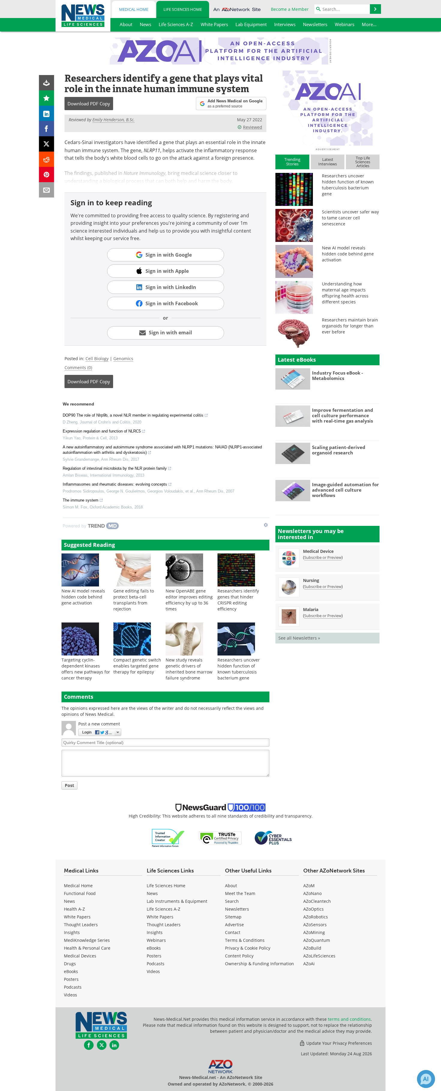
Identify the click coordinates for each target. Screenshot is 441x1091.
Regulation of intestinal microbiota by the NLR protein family (115, 468)
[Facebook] (46, 128)
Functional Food (80, 893)
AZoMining (314, 932)
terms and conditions (349, 1019)
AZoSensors (315, 924)
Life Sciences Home (183, 9)
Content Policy (239, 956)
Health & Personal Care (87, 948)
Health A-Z (74, 909)
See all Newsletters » (299, 638)
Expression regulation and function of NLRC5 (102, 431)
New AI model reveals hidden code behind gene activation (83, 597)
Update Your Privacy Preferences (338, 1043)
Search (232, 901)
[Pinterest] (46, 174)
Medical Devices (80, 956)
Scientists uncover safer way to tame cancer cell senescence (350, 218)
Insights (72, 932)
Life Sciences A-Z (163, 909)
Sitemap (233, 917)
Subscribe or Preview (322, 557)
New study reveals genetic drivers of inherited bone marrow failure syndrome (189, 669)
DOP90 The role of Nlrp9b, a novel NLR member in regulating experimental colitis (133, 415)
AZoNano (312, 893)
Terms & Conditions (245, 940)
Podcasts (73, 987)
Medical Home (133, 9)
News (69, 901)
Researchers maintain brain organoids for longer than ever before (350, 326)
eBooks (71, 971)
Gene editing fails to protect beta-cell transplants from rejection (133, 600)
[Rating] (46, 98)
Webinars (156, 940)
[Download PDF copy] (46, 82)
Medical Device (318, 551)
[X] (46, 144)
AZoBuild (312, 948)
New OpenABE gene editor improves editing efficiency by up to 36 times (189, 600)
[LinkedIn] (46, 113)
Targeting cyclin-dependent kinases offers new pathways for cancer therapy (86, 669)
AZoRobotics (315, 917)
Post (69, 785)
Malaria (310, 609)
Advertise (234, 924)
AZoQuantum (316, 940)
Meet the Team (240, 893)
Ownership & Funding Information (259, 963)
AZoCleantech (317, 901)
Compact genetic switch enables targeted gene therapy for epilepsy (137, 666)
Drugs (70, 963)
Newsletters (237, 909)
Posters (71, 979)
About (231, 885)
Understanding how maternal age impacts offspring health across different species (345, 293)
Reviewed (252, 127)
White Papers (77, 917)
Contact (232, 932)
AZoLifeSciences (319, 956)
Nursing (311, 580)
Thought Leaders (81, 924)
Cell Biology (97, 358)
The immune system (80, 500)
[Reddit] (46, 159)
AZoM (309, 885)
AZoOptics (313, 909)
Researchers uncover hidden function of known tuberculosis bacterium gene (239, 669)
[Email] (46, 189)
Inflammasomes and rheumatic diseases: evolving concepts (115, 484)
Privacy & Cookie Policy (247, 948)
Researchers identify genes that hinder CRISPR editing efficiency (238, 600)
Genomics (123, 358)
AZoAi (309, 963)
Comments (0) (78, 367)
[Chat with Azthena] (426, 1079)
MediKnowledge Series (87, 940)
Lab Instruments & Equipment (177, 901)
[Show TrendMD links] (265, 525)
